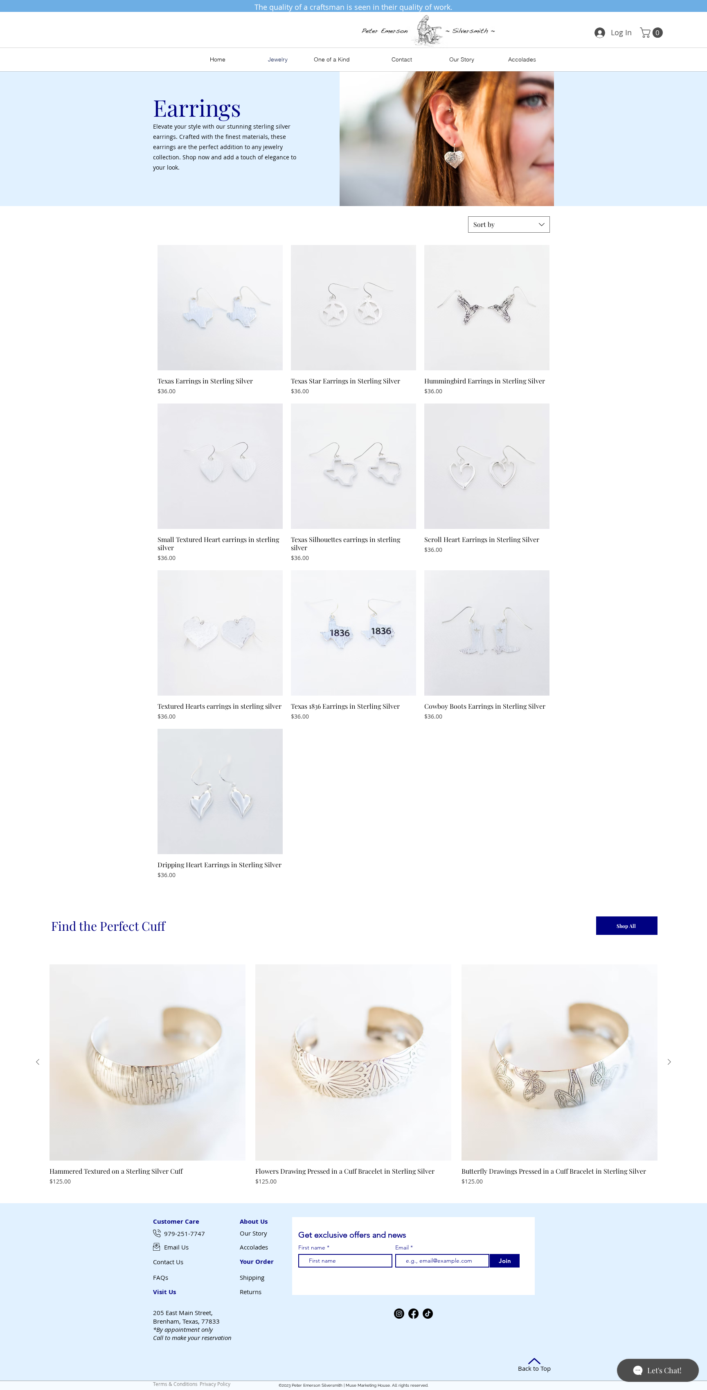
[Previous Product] (38, 1062)
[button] (652, 32)
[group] (353, 1075)
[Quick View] (220, 307)
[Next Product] (669, 1062)
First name (311, 1247)
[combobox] (509, 224)
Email (402, 1247)
